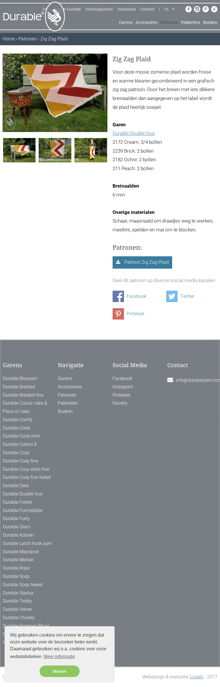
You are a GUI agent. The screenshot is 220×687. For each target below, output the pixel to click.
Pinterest (134, 313)
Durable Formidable (22, 510)
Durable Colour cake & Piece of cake (25, 407)
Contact (147, 9)
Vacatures (126, 9)
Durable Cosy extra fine (26, 469)
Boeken (210, 22)
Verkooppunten (99, 9)
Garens (126, 22)
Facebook (135, 296)
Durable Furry (16, 518)
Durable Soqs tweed (23, 584)
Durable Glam (16, 526)
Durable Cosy (16, 452)
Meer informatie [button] (59, 656)
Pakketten (190, 22)
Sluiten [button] (59, 671)
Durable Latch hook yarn (27, 543)
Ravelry (120, 403)
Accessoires (146, 22)
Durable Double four (134, 133)
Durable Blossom (20, 378)
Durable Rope (16, 568)
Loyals (196, 677)
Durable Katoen (18, 535)
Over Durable (69, 9)
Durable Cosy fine (20, 461)
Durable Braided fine (23, 395)
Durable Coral (16, 428)
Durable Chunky (19, 617)
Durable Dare (16, 485)
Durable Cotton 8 (20, 444)
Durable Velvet (17, 609)
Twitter (186, 296)
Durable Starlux (18, 593)
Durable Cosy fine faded (27, 477)
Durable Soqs (16, 576)
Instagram (123, 386)
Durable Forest (17, 502)
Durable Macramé (21, 551)
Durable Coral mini (21, 436)
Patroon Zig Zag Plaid (146, 262)
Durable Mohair (18, 559)
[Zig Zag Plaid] (19, 149)
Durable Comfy (18, 419)
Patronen (169, 22)
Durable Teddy (17, 601)
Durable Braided (19, 386)
